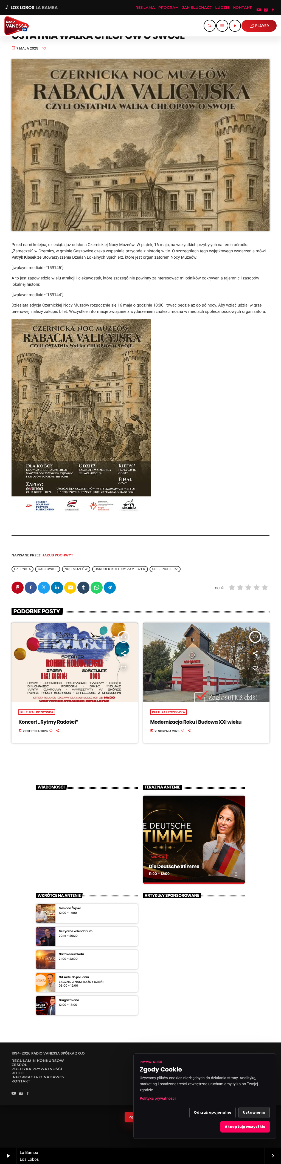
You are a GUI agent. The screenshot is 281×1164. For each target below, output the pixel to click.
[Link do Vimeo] (16, 25)
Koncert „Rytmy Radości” (48, 722)
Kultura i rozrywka (36, 712)
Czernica (22, 569)
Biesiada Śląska (70, 908)
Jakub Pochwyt (57, 555)
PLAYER (259, 25)
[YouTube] (259, 10)
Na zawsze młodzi (71, 954)
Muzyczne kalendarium (75, 931)
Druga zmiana (69, 1000)
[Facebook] (273, 10)
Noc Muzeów (76, 569)
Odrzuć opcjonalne (212, 1112)
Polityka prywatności (158, 1098)
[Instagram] (266, 10)
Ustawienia (254, 1112)
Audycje (158, 856)
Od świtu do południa (74, 977)
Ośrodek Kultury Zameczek (120, 569)
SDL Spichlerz (165, 569)
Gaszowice (48, 569)
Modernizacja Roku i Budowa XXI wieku (195, 722)
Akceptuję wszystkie (245, 1126)
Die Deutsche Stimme (174, 866)
